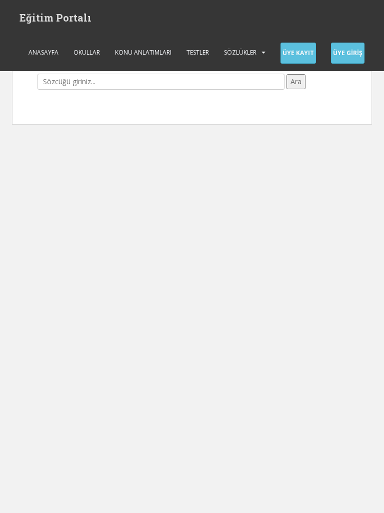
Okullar (87, 52)
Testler (197, 52)
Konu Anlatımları (143, 52)
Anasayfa (43, 52)
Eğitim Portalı (56, 17)
